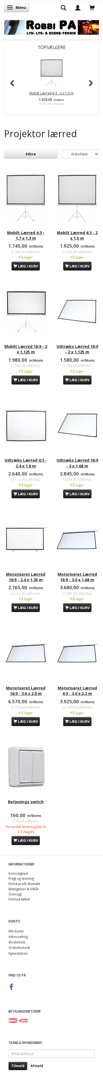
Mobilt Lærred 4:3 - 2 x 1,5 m (51, 93)
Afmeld (36, 1066)
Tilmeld (17, 1066)
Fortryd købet (19, 899)
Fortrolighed (18, 873)
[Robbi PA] (51, 26)
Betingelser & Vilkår (24, 889)
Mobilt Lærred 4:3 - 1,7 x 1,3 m (25, 235)
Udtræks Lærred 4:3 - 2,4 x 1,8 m (26, 463)
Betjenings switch (26, 801)
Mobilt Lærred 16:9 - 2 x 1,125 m (25, 349)
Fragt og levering (21, 878)
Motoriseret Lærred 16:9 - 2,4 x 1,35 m (25, 577)
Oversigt (15, 894)
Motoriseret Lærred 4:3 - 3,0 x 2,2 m (77, 690)
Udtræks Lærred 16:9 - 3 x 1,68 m (77, 463)
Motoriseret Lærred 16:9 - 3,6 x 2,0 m (25, 690)
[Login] (78, 7)
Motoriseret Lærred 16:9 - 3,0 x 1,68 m (77, 577)
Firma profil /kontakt (24, 883)
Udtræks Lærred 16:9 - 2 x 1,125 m (77, 349)
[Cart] (92, 7)
